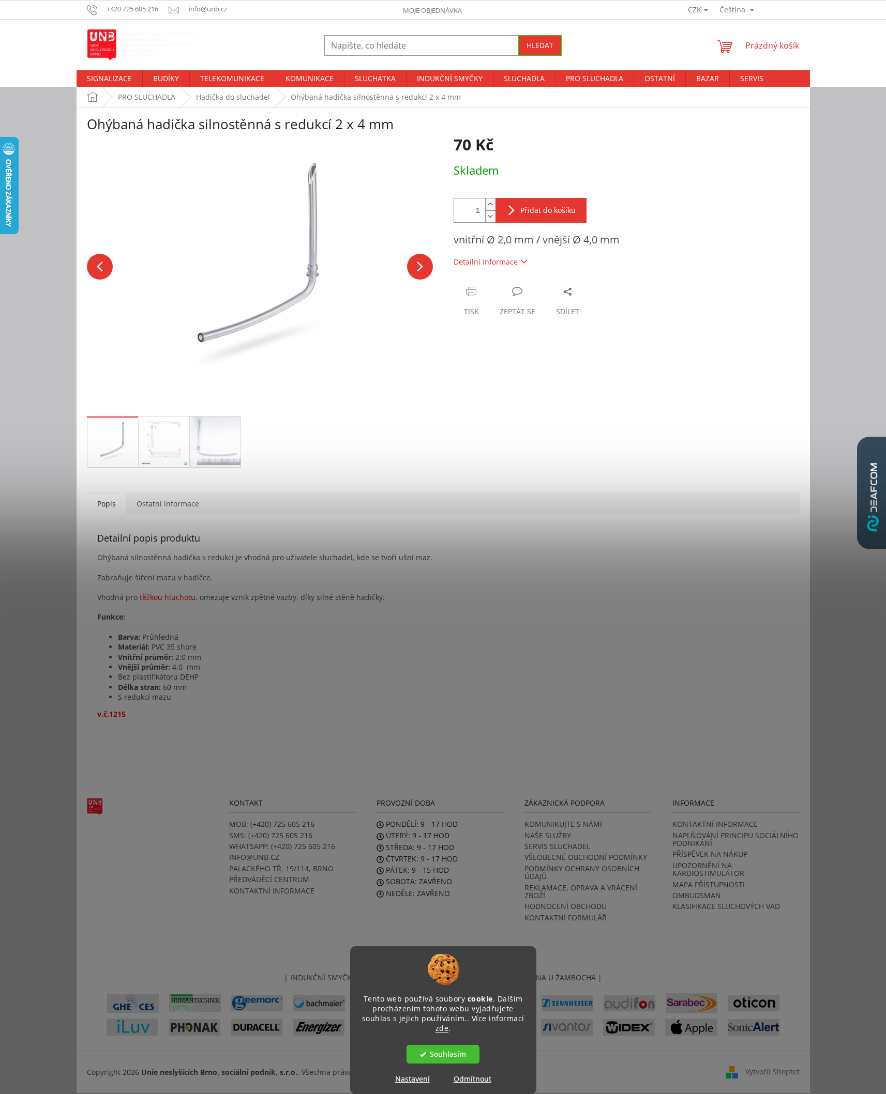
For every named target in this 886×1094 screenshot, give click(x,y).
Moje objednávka (432, 10)
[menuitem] (109, 78)
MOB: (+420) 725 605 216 (271, 824)
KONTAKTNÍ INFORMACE (271, 891)
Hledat (540, 45)
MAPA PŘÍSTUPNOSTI (708, 884)
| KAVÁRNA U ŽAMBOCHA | (554, 977)
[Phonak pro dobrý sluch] (194, 1026)
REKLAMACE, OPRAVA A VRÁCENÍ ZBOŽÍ (580, 892)
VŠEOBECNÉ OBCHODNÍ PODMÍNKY (585, 857)
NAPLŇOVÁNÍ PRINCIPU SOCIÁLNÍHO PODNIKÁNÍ (735, 839)
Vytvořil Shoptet (772, 1071)
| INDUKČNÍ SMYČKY (320, 977)
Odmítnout (472, 1079)
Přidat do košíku (548, 210)
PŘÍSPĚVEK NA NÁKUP (709, 854)
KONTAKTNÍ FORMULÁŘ (565, 917)
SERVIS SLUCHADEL (557, 846)
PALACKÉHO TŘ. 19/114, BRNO (281, 868)
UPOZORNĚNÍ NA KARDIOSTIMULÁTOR (708, 869)
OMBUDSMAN (696, 895)
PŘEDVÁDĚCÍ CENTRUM (269, 879)
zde (442, 1028)
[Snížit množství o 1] (490, 216)
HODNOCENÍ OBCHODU (565, 906)
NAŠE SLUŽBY (547, 835)
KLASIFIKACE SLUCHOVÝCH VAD (726, 906)
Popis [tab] (106, 504)
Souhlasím (448, 1054)
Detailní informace (486, 262)
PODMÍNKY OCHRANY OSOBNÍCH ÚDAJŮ (581, 873)
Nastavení (412, 1079)
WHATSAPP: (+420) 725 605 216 (282, 846)
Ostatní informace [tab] (168, 504)
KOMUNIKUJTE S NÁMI (563, 824)
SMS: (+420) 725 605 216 (270, 835)
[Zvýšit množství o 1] (490, 204)
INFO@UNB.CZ (254, 857)
